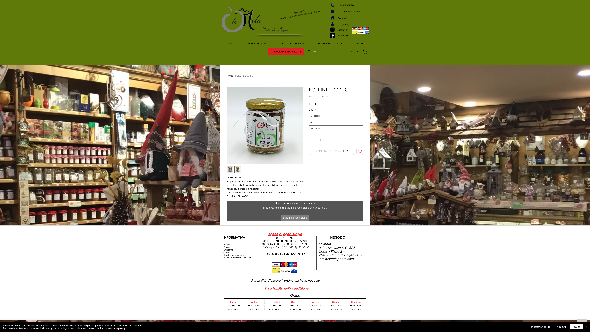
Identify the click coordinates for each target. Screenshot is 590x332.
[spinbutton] (316, 140)
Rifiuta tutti (560, 326)
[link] (365, 51)
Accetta (576, 326)
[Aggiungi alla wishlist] (360, 151)
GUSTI (312, 110)
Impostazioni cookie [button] (540, 326)
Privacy (226, 244)
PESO (312, 122)
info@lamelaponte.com (336, 259)
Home (230, 75)
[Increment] (321, 140)
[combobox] (336, 116)
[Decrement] (311, 140)
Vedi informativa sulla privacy (111, 328)
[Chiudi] (586, 327)
